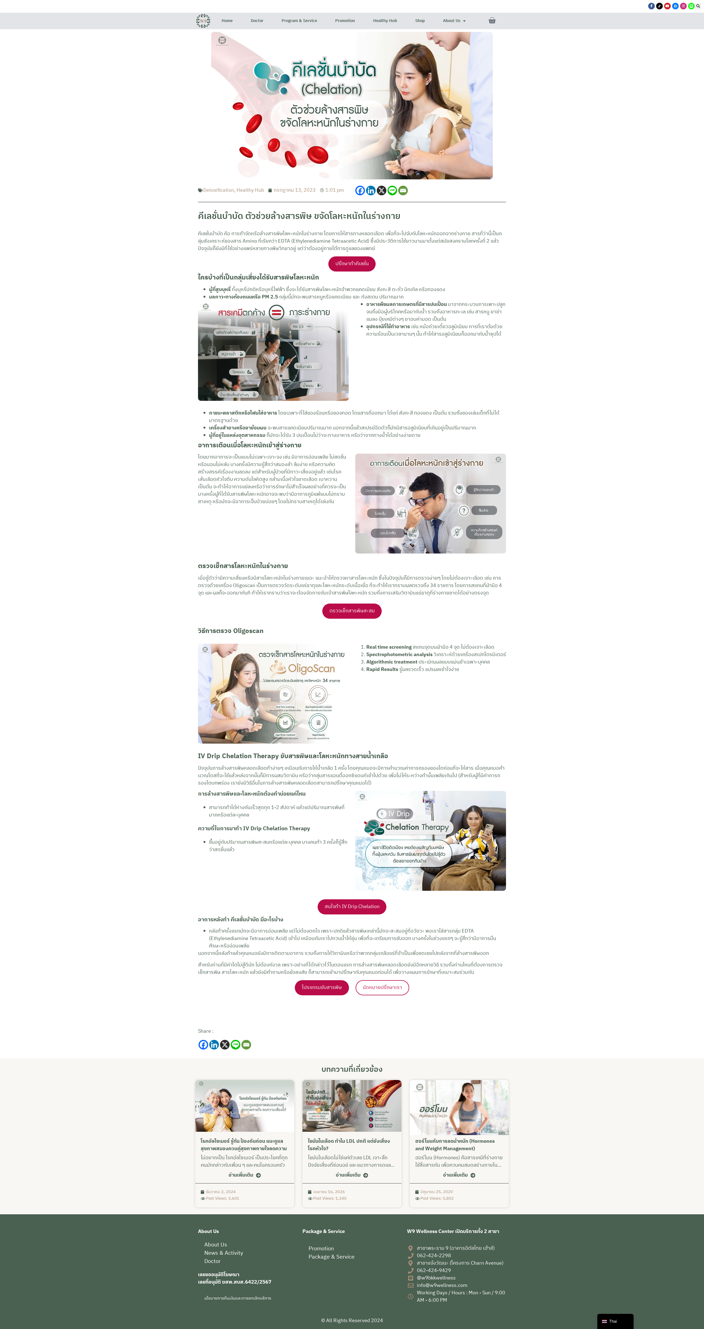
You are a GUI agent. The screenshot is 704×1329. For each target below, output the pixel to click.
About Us (451, 20)
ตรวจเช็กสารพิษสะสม (352, 611)
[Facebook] (360, 190)
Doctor (257, 20)
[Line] (392, 190)
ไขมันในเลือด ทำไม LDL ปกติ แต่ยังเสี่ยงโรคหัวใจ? (349, 1145)
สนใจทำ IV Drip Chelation (352, 907)
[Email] (403, 190)
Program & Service (299, 20)
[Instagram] (683, 6)
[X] (381, 190)
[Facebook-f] (651, 6)
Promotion (345, 20)
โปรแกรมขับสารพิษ (322, 987)
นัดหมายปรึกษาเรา (382, 987)
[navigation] (615, 1321)
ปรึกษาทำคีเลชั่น (352, 264)
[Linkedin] (371, 190)
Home (227, 20)
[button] (698, 6)
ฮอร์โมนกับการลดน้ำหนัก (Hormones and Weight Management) (455, 1145)
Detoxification (218, 190)
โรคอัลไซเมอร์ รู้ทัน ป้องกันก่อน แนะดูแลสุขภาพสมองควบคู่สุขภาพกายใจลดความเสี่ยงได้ (244, 1148)
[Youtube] (667, 6)
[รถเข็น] (492, 21)
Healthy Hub (385, 20)
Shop (420, 20)
